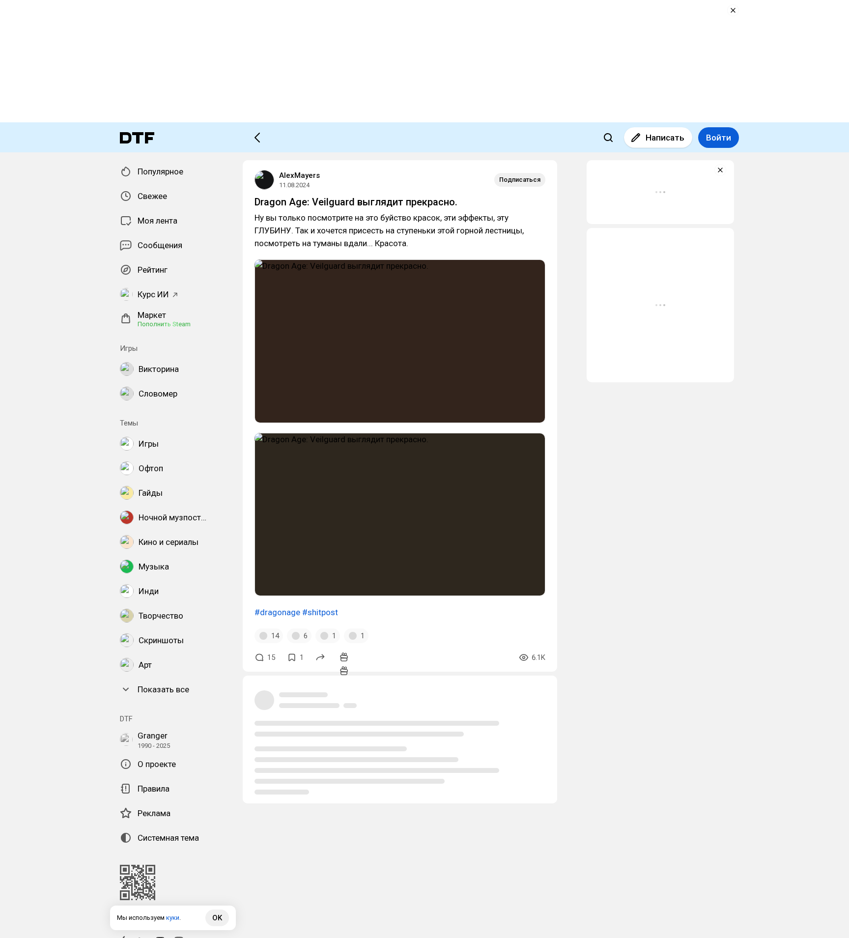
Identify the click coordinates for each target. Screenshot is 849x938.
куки (172, 917)
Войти (718, 137)
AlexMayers (299, 175)
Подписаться (519, 179)
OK (217, 917)
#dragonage (277, 612)
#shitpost (320, 612)
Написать (665, 137)
